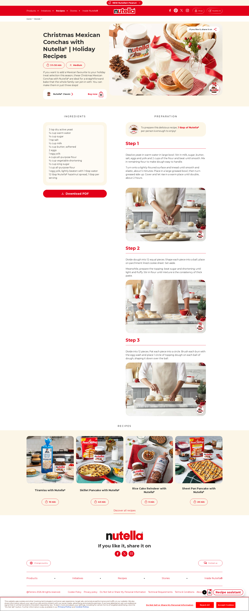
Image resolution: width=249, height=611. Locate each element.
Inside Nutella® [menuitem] (213, 578)
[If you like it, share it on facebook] (117, 554)
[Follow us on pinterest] (176, 10)
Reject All (205, 605)
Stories (73, 10)
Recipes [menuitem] (122, 578)
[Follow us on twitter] (181, 10)
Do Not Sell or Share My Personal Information (123, 592)
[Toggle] (204, 592)
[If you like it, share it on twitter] (124, 554)
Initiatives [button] (46, 10)
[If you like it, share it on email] (131, 554)
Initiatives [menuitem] (77, 578)
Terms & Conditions (184, 592)
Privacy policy (90, 592)
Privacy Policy (64, 607)
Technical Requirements (160, 592)
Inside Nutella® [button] (90, 10)
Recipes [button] (60, 10)
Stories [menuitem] (166, 578)
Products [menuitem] (32, 578)
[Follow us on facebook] (170, 10)
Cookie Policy (74, 592)
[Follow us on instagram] (187, 10)
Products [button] (31, 10)
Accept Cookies (226, 605)
